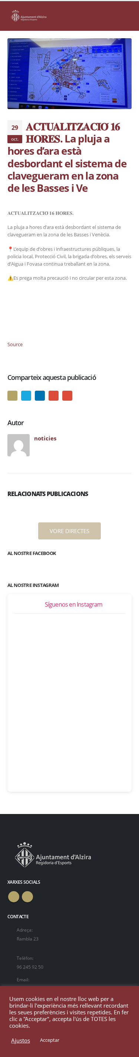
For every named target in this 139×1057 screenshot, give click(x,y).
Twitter (26, 396)
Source (15, 344)
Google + (54, 396)
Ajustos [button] (20, 1040)
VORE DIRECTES (69, 531)
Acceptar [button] (49, 1040)
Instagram (27, 896)
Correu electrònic (67, 396)
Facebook (12, 396)
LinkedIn (40, 396)
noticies (45, 438)
